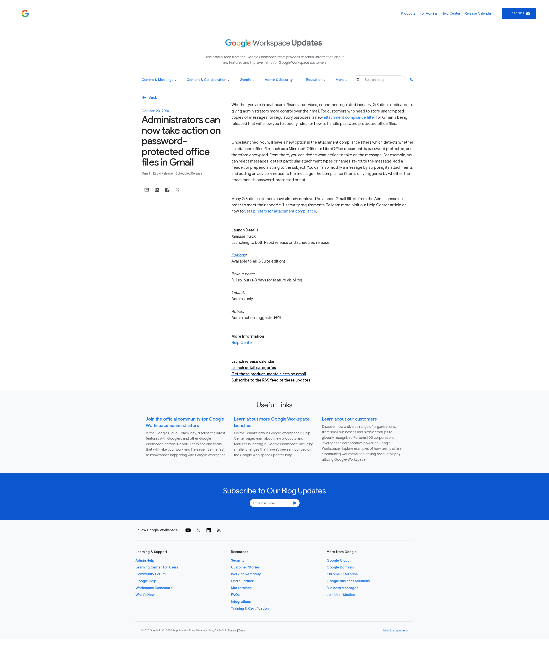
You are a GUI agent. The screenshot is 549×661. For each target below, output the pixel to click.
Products (408, 13)
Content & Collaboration (208, 80)
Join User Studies (341, 595)
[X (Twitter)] (198, 530)
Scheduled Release (189, 173)
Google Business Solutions (348, 581)
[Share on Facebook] (167, 190)
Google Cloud (338, 560)
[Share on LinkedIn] (157, 190)
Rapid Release (163, 173)
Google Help (146, 581)
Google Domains (340, 567)
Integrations (241, 602)
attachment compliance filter (349, 117)
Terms (242, 630)
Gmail (146, 173)
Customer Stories (245, 567)
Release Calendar (478, 13)
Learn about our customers (349, 419)
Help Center (451, 13)
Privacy (232, 630)
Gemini (247, 80)
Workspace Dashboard (154, 588)
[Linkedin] (209, 530)
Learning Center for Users (157, 567)
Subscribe (519, 13)
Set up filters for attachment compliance (280, 211)
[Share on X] (177, 190)
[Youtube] (188, 530)
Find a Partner (242, 581)
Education (315, 80)
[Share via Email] (147, 190)
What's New (145, 595)
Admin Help (145, 560)
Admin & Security (280, 80)
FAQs (235, 595)
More (341, 80)
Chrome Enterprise (342, 574)
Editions (238, 255)
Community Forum (151, 574)
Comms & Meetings (159, 80)
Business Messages (342, 588)
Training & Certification (250, 608)
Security (237, 560)
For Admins (428, 13)
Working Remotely (246, 574)
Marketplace (241, 588)
